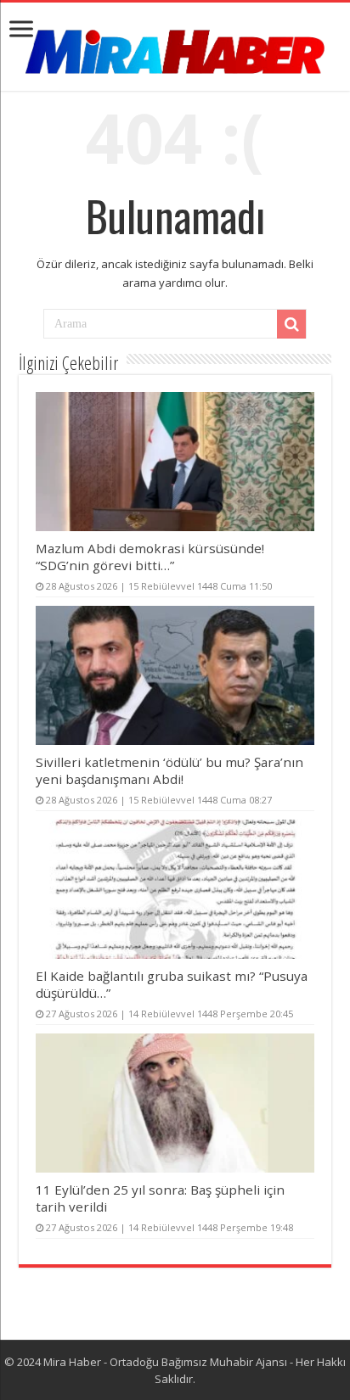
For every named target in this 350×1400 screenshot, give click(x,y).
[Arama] (291, 324)
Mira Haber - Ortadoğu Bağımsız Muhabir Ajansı (165, 1361)
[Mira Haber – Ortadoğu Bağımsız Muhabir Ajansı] (175, 46)
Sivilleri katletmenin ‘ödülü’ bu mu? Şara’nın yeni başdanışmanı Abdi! (169, 770)
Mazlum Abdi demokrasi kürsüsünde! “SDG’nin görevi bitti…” (150, 557)
